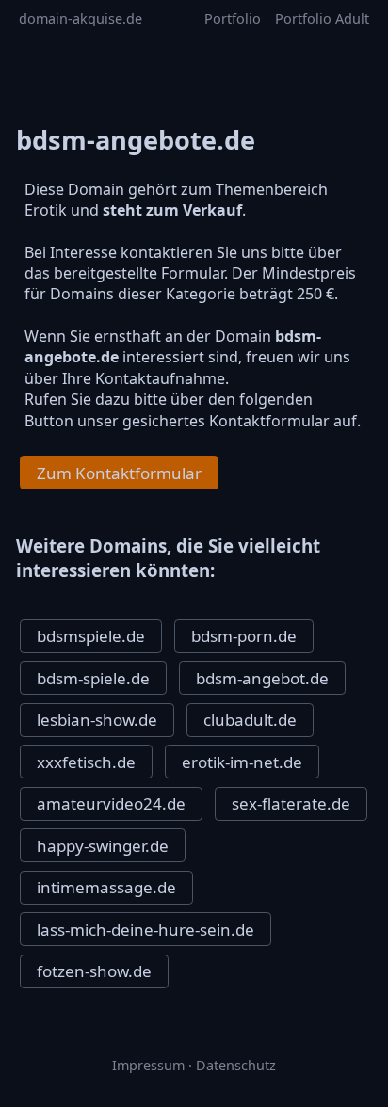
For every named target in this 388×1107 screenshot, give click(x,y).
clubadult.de (250, 719)
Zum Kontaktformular (119, 473)
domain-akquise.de (80, 18)
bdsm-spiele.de (93, 678)
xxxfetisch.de (86, 762)
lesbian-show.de (97, 719)
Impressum (148, 1065)
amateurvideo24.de (111, 803)
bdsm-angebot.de (262, 678)
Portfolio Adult (322, 18)
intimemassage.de (106, 887)
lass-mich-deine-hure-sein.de (145, 929)
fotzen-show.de (94, 971)
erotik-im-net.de (242, 762)
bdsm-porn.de (244, 636)
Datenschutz (236, 1065)
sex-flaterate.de (291, 803)
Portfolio (232, 18)
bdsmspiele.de (91, 636)
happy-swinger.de (103, 846)
